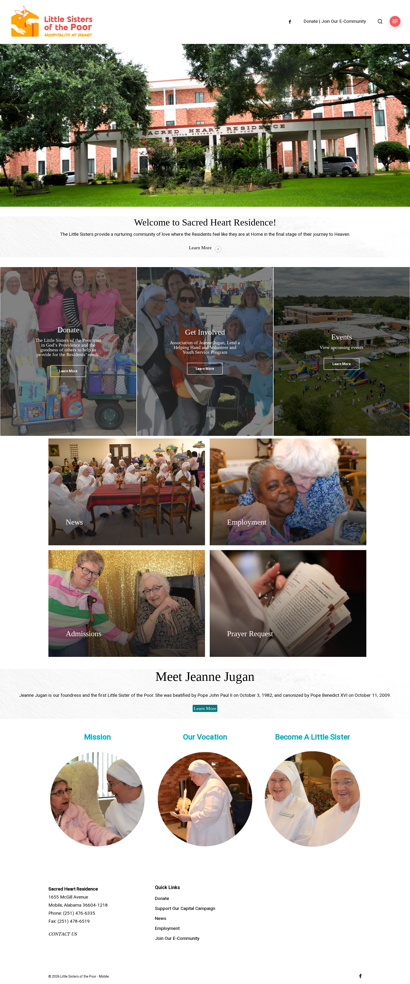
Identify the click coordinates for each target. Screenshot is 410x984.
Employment (167, 928)
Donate (310, 21)
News (160, 918)
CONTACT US (62, 934)
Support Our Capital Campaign (185, 908)
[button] (395, 21)
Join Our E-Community (343, 21)
